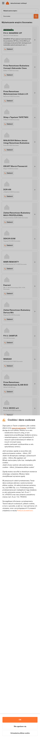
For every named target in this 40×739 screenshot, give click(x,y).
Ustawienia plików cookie (20, 733)
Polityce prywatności (25, 510)
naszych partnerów (19, 428)
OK (20, 720)
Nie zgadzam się (20, 726)
